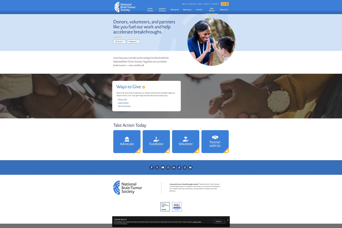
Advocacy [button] (187, 9)
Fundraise (133, 41)
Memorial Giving (124, 106)
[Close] (228, 220)
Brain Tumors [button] (150, 9)
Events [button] (199, 9)
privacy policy (197, 222)
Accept (219, 221)
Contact (206, 4)
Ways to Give (128, 86)
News (200, 4)
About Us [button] (224, 9)
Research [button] (175, 9)
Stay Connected (190, 4)
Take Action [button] (211, 9)
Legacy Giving (123, 103)
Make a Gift (122, 99)
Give (224, 4)
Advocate (119, 41)
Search (216, 4)
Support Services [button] (162, 9)
